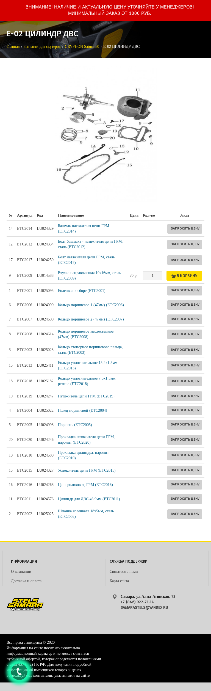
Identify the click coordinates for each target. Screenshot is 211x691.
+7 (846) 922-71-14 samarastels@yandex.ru (144, 605)
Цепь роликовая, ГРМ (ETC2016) (85, 485)
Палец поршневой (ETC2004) (82, 410)
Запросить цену (185, 228)
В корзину (186, 275)
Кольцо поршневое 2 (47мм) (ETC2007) (91, 319)
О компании (21, 572)
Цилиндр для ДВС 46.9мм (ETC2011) (89, 499)
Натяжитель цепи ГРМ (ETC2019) (86, 396)
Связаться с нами (124, 572)
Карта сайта (119, 581)
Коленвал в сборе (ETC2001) (82, 291)
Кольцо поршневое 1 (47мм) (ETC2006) (91, 305)
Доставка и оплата (26, 581)
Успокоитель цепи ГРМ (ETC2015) (87, 470)
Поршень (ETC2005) (75, 425)
